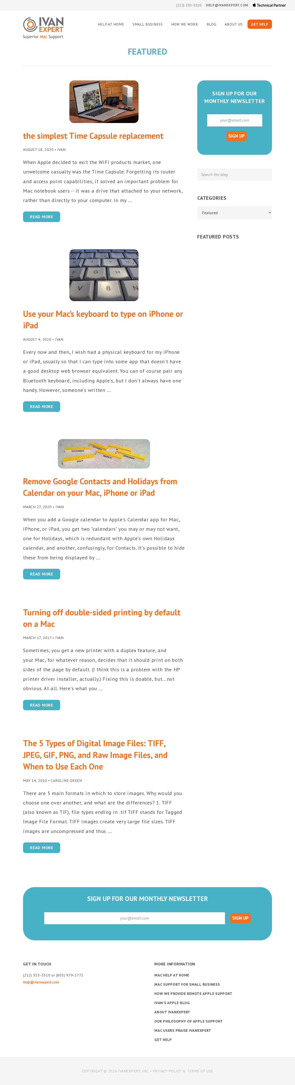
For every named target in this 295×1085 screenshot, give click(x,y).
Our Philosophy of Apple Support (188, 1021)
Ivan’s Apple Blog (172, 1002)
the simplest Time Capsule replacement (93, 135)
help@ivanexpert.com (227, 5)
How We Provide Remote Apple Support (193, 993)
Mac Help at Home (171, 975)
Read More (41, 216)
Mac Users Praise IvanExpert (182, 1030)
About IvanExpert (172, 1012)
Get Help (163, 1039)
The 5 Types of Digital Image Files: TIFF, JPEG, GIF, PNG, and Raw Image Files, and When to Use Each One (95, 755)
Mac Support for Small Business (187, 984)
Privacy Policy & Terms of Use (183, 1071)
